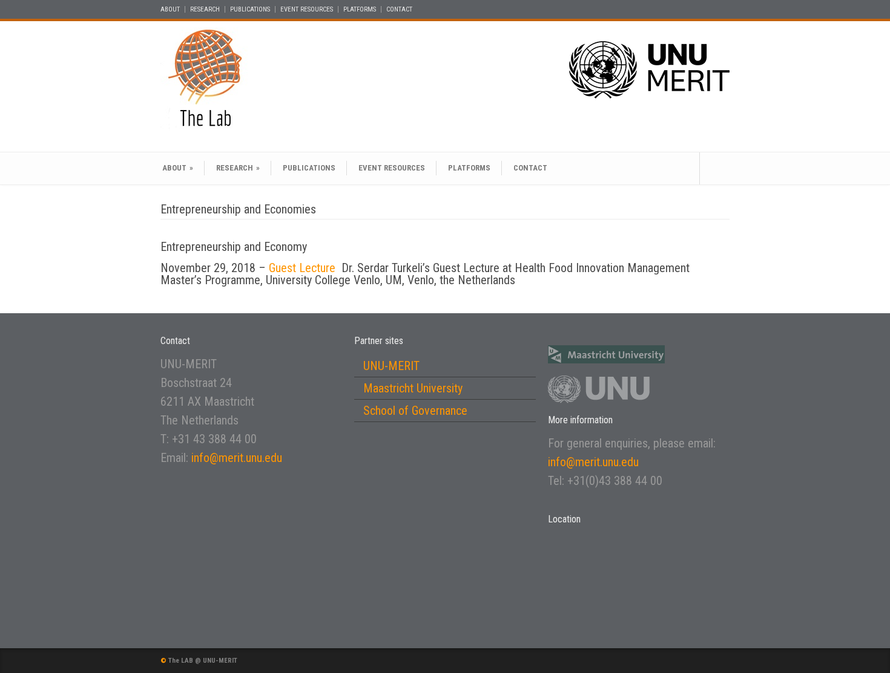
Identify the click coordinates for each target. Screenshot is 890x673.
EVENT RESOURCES (306, 9)
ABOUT (170, 9)
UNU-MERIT (391, 366)
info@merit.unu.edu (236, 457)
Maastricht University (413, 388)
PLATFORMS (359, 9)
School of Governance (415, 410)
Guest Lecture (303, 268)
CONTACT (399, 9)
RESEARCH (205, 9)
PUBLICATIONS (250, 9)
